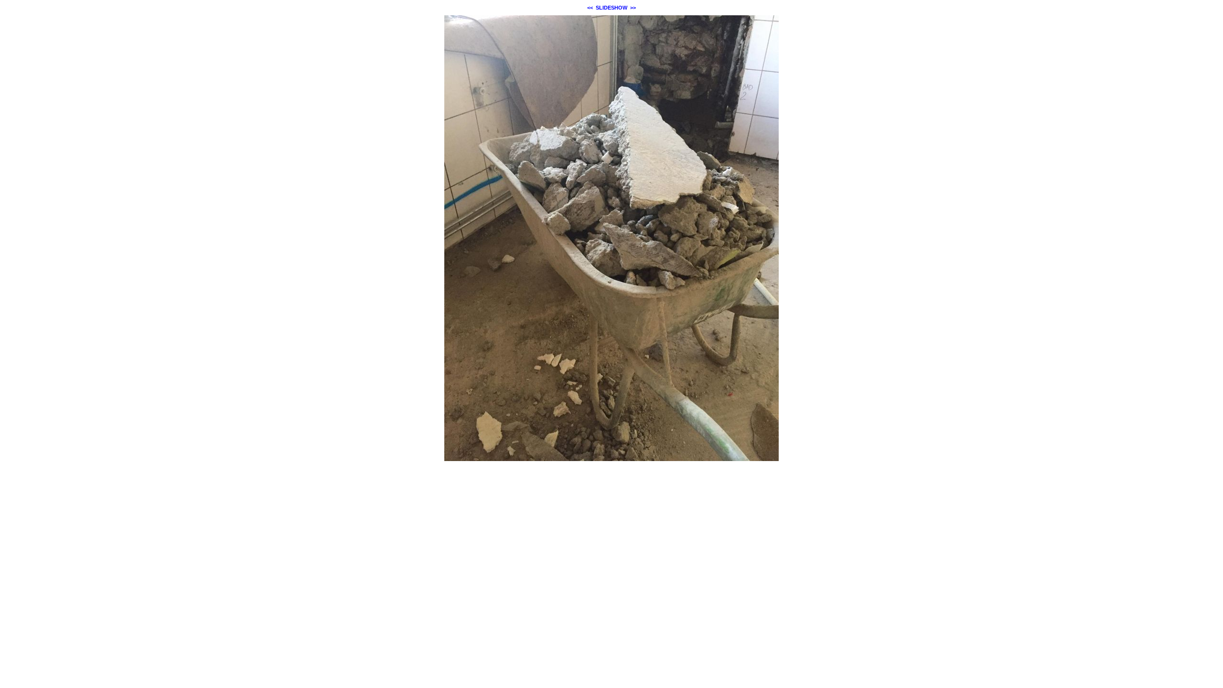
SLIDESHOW (611, 8)
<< (590, 8)
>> (633, 8)
